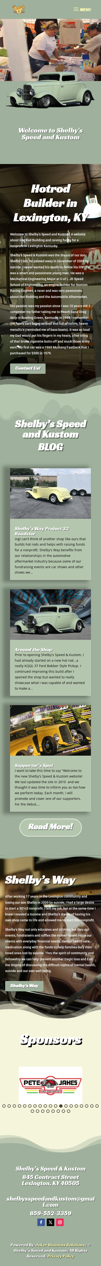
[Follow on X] (50, 1222)
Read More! (50, 826)
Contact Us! (27, 368)
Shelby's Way (24, 985)
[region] (50, 1085)
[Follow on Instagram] (60, 1222)
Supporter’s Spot (34, 765)
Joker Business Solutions (60, 1244)
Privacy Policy (60, 1256)
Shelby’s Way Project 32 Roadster (42, 531)
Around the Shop (33, 649)
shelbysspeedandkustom (41, 1198)
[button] (4, 1106)
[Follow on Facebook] (41, 1222)
